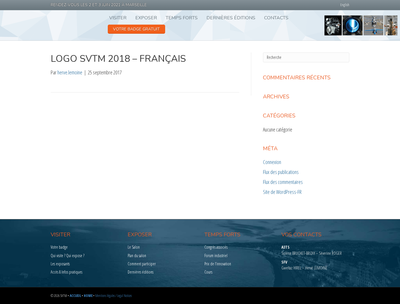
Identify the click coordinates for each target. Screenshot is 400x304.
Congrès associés (216, 247)
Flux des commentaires (283, 181)
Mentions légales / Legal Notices (113, 295)
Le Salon (134, 247)
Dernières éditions (230, 18)
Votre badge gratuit (136, 29)
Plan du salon (137, 255)
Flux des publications (281, 171)
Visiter (118, 18)
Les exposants (60, 264)
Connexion (272, 161)
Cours (208, 272)
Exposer (146, 18)
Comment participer (142, 264)
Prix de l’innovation (217, 264)
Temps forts (182, 18)
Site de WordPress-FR (282, 191)
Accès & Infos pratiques (66, 272)
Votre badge (59, 247)
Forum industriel (216, 255)
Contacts (276, 18)
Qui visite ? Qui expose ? (67, 255)
